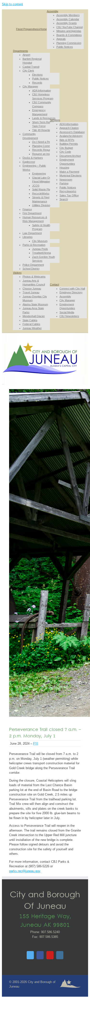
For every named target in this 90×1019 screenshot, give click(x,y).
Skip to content (12, 4)
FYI (35, 743)
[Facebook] (40, 955)
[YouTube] (50, 955)
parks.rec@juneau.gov (24, 871)
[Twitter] (30, 955)
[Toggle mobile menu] (3, 383)
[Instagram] (59, 955)
